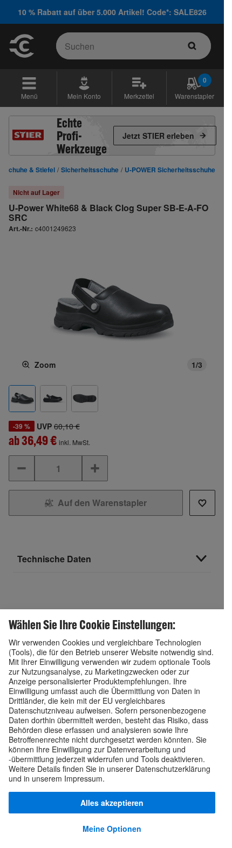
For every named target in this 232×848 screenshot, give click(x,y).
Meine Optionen (112, 828)
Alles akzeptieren (112, 802)
